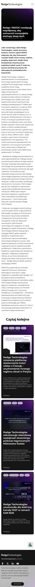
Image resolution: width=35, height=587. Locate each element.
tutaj (8, 570)
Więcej (7, 395)
